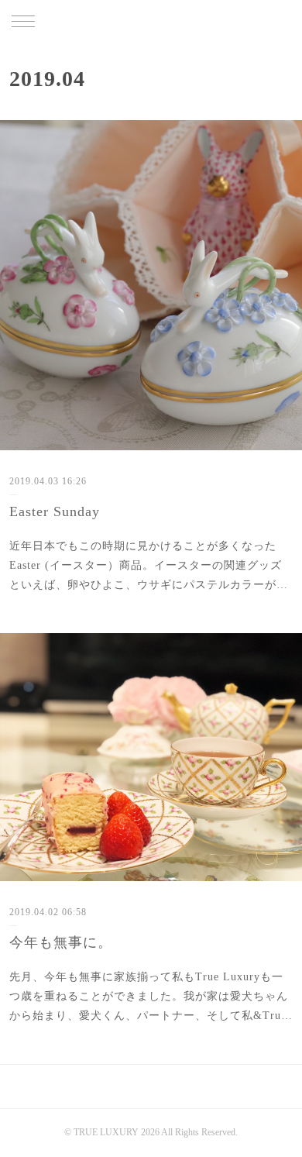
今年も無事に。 (60, 942)
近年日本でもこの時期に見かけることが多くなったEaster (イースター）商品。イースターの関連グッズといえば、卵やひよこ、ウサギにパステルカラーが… (148, 565)
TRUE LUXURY (151, 22)
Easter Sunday (54, 511)
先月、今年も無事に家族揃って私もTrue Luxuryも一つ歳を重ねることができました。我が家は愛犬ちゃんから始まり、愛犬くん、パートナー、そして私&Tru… (151, 996)
